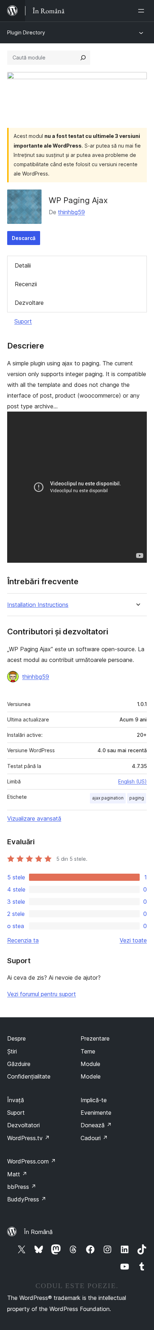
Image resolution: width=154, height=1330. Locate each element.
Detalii (23, 265)
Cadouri (94, 1138)
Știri (12, 1051)
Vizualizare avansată (34, 818)
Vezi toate (133, 940)
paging (136, 798)
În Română (38, 1231)
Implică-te (94, 1100)
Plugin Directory (26, 32)
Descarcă (23, 238)
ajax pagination (108, 798)
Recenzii (26, 284)
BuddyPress (26, 1199)
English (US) (132, 781)
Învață (15, 1100)
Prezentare (95, 1038)
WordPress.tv (28, 1138)
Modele (91, 1076)
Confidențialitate (28, 1076)
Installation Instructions (37, 604)
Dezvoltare (29, 302)
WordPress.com (31, 1161)
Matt (17, 1174)
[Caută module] (83, 58)
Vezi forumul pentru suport (41, 994)
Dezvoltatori (23, 1125)
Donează (96, 1125)
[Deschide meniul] (142, 10)
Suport (23, 321)
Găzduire (18, 1063)
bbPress (21, 1186)
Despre (16, 1038)
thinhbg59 (71, 212)
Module (90, 1063)
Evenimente (96, 1112)
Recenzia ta (23, 940)
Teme (88, 1051)
